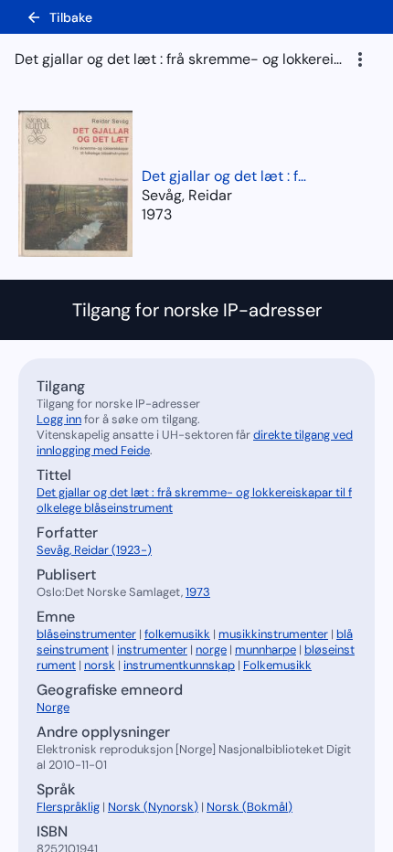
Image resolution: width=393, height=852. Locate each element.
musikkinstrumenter (273, 634)
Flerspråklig (68, 807)
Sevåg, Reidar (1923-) (94, 550)
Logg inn (59, 419)
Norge (53, 707)
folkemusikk (177, 634)
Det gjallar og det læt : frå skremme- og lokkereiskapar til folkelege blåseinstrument (224, 176)
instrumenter (152, 649)
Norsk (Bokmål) (249, 807)
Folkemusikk (277, 665)
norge (211, 649)
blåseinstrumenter (86, 634)
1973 (157, 214)
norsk (99, 665)
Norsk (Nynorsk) (153, 807)
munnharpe (265, 649)
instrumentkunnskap (179, 665)
